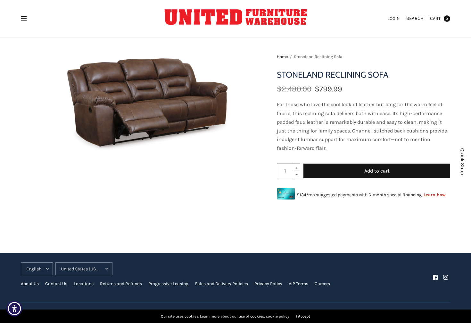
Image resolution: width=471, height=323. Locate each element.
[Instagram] (446, 277)
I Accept (303, 316)
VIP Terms (298, 283)
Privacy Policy (268, 283)
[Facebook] (435, 277)
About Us (30, 283)
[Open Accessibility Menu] (14, 309)
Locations (84, 283)
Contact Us (56, 283)
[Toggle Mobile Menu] (28, 19)
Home (282, 56)
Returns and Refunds (121, 283)
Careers (322, 283)
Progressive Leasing (168, 283)
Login (393, 18)
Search (415, 18)
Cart (435, 18)
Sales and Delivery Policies (221, 283)
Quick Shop (462, 161)
